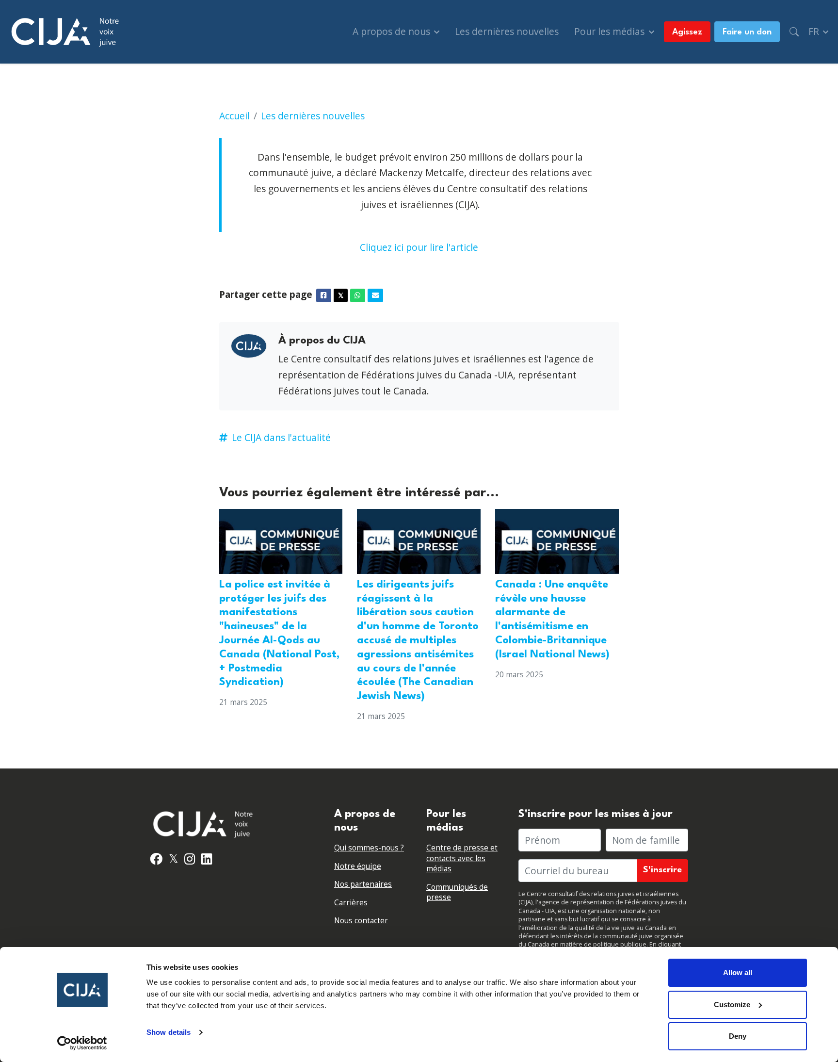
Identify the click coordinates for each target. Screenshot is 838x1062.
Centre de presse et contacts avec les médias (462, 858)
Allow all (737, 972)
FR (815, 31)
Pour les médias (610, 31)
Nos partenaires (363, 884)
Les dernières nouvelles (507, 31)
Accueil (234, 115)
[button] (794, 32)
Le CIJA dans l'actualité (281, 437)
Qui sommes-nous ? (369, 848)
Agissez (687, 32)
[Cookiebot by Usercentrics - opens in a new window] (82, 1043)
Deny (737, 1036)
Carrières (351, 903)
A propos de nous (393, 31)
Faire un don (747, 32)
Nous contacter (361, 920)
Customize (732, 1004)
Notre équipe (357, 866)
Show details (168, 1032)
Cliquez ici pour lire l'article (419, 247)
